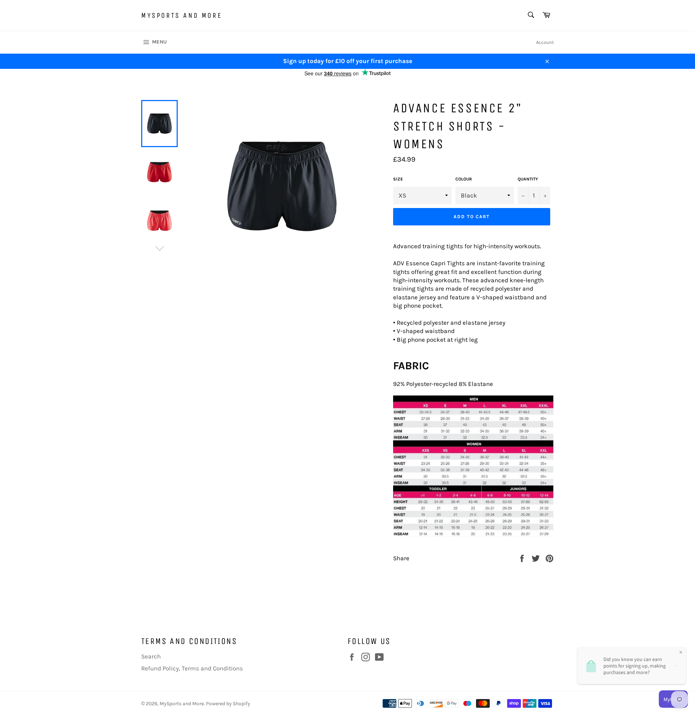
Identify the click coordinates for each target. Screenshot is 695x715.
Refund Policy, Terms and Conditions (192, 668)
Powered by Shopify (228, 703)
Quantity (528, 179)
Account (545, 42)
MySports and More (181, 15)
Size (398, 179)
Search (151, 656)
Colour (463, 179)
